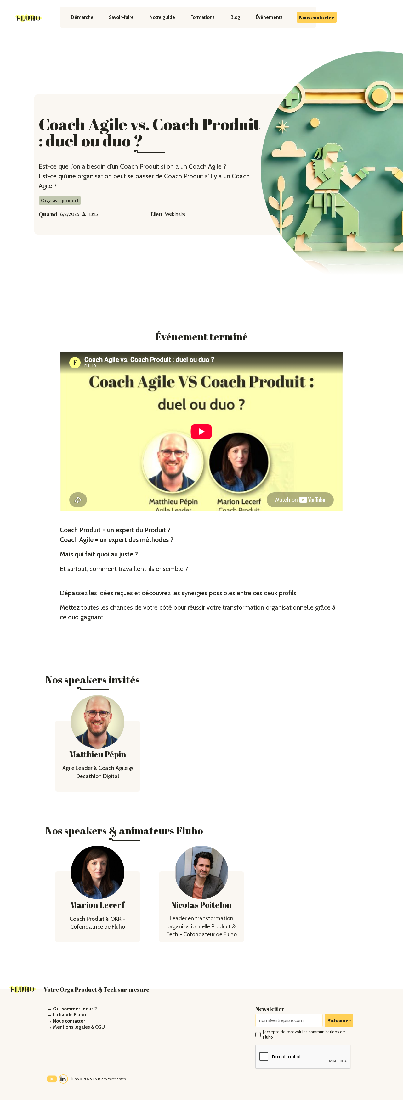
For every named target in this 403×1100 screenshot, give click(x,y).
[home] (29, 18)
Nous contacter (316, 17)
